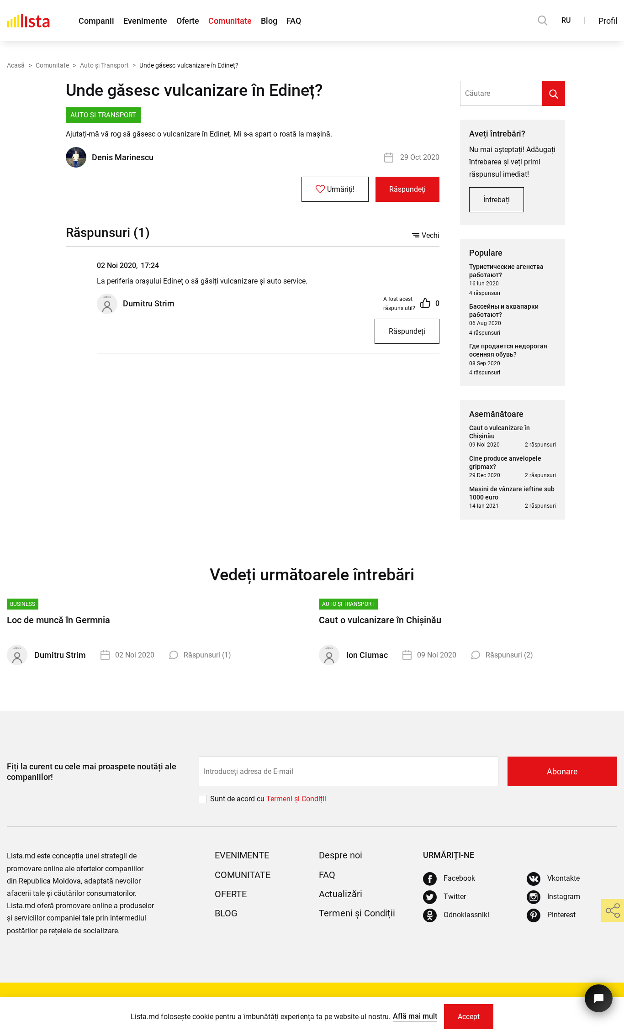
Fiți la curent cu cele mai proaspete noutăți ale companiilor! (91, 772)
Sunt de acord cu (238, 798)
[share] (612, 910)
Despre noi (340, 855)
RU (566, 20)
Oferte (187, 21)
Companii (96, 21)
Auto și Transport (104, 65)
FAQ (293, 21)
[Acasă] (28, 20)
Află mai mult (415, 1016)
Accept (469, 1016)
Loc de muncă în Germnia (58, 620)
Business (22, 604)
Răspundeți (407, 189)
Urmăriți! (340, 189)
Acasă (16, 65)
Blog (269, 21)
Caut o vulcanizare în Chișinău (380, 620)
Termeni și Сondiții (296, 798)
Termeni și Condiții (357, 913)
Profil (607, 21)
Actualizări (340, 894)
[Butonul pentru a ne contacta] (599, 998)
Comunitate (230, 21)
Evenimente (145, 21)
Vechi (430, 235)
